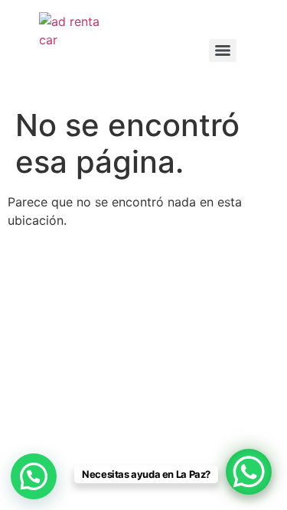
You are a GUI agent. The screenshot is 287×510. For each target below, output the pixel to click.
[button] (34, 476)
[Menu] (222, 50)
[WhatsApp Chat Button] (249, 472)
